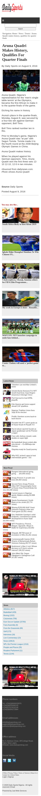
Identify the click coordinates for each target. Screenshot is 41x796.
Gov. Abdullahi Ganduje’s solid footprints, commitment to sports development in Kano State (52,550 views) (19, 518)
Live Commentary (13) (12, 638)
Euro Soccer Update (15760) (14, 622)
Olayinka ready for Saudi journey (24, 449)
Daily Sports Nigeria (16, 785)
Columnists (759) (10, 619)
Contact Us (6, 775)
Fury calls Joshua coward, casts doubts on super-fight (24, 437)
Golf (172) (7, 631)
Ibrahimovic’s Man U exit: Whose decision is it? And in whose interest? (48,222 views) (24, 548)
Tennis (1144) (8, 654)
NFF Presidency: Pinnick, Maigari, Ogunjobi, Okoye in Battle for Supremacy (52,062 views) (18, 527)
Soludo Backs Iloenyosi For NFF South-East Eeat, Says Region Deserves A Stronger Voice (24, 393)
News (21, 33)
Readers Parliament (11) (12, 651)
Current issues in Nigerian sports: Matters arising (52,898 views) (23, 495)
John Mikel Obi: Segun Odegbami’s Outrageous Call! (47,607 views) (23, 555)
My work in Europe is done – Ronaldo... (20, 307)
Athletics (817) (9, 609)
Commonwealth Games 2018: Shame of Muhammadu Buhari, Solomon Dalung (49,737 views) (24, 541)
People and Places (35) (12, 647)
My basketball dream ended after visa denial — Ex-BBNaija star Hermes (24, 444)
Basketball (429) (9, 612)
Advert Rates (15, 775)
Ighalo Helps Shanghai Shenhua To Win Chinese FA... (20, 253)
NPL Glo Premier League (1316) (15, 644)
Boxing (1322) (8, 615)
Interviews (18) (9, 635)
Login (4, 777)
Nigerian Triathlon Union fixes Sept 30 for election (23, 411)
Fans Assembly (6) (10, 625)
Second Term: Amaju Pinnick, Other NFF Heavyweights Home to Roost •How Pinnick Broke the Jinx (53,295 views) (20, 487)
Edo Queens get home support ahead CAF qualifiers (23, 405)
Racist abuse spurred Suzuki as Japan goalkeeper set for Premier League (24, 431)
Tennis (27, 33)
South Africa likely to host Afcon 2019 (19, 224)
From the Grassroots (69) (13, 628)
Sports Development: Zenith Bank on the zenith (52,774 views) (22, 502)
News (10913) (8, 641)
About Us (34, 773)
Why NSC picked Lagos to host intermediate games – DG (24, 457)
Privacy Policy (12, 773)
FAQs (5, 773)
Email (12, 787)
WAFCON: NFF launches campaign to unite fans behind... (19, 336)
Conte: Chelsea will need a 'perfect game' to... (20, 364)
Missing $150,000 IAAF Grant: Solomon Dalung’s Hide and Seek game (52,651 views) (23, 509)
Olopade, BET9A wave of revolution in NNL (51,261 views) (24, 534)
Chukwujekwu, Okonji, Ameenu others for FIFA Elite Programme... (20, 281)
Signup (11, 777)
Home (14, 33)
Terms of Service (24, 773)
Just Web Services (19, 791)
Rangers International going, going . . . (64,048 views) (23, 473)
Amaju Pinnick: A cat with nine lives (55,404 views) (23, 479)
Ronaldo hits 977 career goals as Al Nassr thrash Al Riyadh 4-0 (24, 424)
